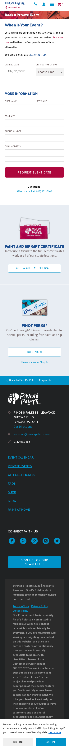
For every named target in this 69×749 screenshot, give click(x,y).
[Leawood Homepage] (15, 3)
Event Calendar (21, 458)
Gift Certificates (21, 475)
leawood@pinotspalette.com (32, 434)
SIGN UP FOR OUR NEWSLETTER (34, 562)
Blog (12, 501)
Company (10, 116)
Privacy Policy (39, 606)
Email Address (13, 146)
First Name (10, 101)
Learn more (54, 732)
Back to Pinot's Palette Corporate (30, 380)
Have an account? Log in (34, 362)
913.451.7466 (22, 441)
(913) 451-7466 (38, 54)
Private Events (20, 466)
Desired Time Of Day (46, 64)
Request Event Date (34, 172)
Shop (12, 492)
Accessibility (20, 611)
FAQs (12, 484)
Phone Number (13, 131)
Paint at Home (19, 510)
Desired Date (12, 64)
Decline (18, 742)
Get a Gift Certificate (34, 268)
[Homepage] (37, 399)
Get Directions (23, 426)
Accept (50, 742)
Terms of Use (21, 606)
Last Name (41, 101)
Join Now (34, 352)
